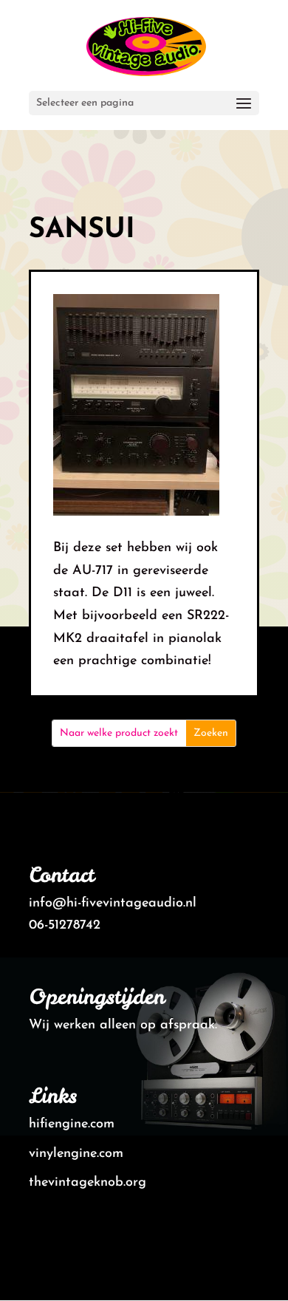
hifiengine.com (71, 1124)
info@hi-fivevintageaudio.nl (112, 903)
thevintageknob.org (87, 1182)
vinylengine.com (76, 1154)
